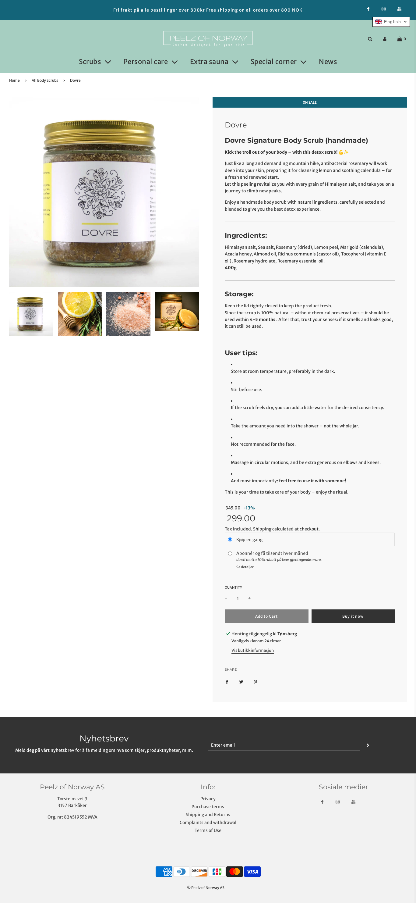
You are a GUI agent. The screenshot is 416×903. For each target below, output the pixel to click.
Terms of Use (208, 830)
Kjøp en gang (249, 539)
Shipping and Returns (208, 814)
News (328, 61)
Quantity (233, 587)
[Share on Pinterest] (255, 682)
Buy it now (353, 616)
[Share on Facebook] (227, 682)
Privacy (208, 798)
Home (14, 80)
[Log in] (385, 39)
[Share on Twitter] (241, 682)
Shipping (262, 529)
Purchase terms (208, 806)
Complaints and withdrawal (208, 822)
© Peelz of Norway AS (205, 887)
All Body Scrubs (45, 80)
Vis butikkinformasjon (252, 650)
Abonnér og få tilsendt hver (265, 553)
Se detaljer (245, 567)
